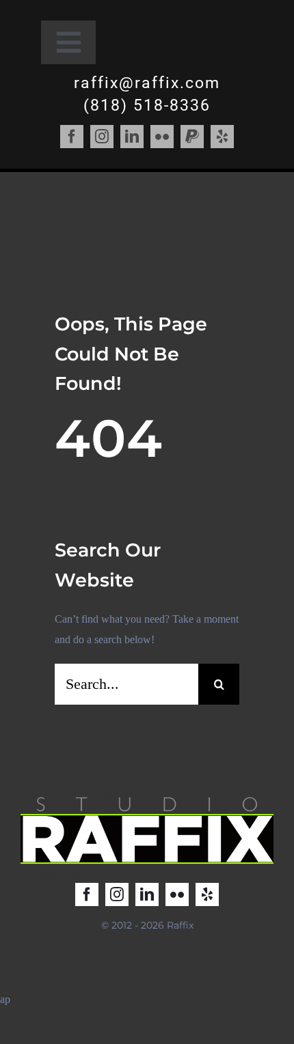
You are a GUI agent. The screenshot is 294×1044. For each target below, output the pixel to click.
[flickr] (162, 136)
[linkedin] (132, 136)
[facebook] (71, 136)
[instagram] (101, 136)
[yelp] (222, 136)
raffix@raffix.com (147, 83)
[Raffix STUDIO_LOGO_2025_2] (147, 798)
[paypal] (192, 136)
